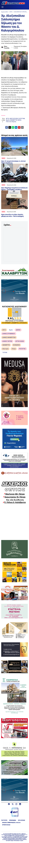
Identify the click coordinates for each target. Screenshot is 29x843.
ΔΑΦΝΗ (18, 330)
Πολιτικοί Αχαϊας (11, 121)
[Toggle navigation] (2, 7)
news (3, 158)
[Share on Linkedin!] (16, 127)
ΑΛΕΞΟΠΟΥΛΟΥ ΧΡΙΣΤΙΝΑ (20, 12)
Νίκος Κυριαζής (6, 47)
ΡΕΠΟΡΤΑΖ (22, 349)
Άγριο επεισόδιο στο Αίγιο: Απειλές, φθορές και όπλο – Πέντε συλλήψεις (12, 215)
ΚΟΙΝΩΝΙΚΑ (16, 345)
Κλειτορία (5, 349)
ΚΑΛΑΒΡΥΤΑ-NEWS (15, 120)
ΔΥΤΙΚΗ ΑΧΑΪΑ (20, 341)
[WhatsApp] (13, 127)
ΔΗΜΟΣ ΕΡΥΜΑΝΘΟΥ (8, 333)
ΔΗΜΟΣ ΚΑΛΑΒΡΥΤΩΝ (8, 337)
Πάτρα (14, 349)
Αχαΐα (7, 120)
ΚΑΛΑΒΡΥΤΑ (6, 345)
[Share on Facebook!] (6, 127)
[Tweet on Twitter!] (9, 127)
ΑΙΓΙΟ (11, 12)
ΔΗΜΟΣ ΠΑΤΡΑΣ (7, 341)
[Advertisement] (14, 521)
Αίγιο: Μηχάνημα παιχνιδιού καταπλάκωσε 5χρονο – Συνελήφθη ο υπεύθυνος (14, 188)
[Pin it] (19, 127)
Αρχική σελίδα (4, 12)
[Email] (22, 127)
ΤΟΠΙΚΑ (4, 352)
